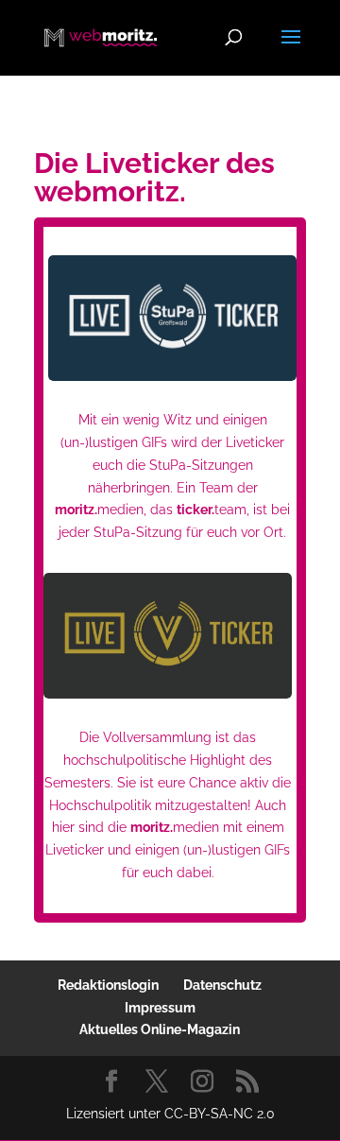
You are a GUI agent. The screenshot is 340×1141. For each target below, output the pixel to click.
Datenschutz (222, 985)
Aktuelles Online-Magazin (159, 1029)
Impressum (160, 1007)
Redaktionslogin (108, 985)
